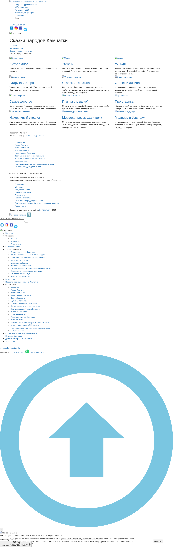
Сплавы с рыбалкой (19, 262)
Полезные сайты (18, 314)
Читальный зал (21, 161)
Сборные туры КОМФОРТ (26, 4)
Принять (158, 541)
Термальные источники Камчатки (29, 155)
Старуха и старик (22, 82)
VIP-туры (19, 186)
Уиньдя (120, 63)
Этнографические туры (21, 273)
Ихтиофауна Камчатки (25, 153)
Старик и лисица (127, 82)
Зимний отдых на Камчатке (23, 252)
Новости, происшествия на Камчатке (21, 281)
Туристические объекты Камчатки (30, 158)
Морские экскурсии (19, 260)
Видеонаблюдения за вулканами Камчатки (30, 322)
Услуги (14, 238)
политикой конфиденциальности (99, 541)
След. (34, 135)
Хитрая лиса (18, 63)
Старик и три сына (76, 82)
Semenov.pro (45, 209)
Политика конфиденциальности (29, 200)
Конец (41, 135)
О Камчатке (20, 142)
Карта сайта (20, 205)
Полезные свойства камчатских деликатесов (34, 163)
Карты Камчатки (22, 144)
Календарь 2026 (22, 9)
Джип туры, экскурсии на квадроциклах (28, 257)
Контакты (15, 241)
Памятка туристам (23, 197)
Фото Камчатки (17, 319)
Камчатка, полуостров (24, 12)
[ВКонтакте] (11, 29)
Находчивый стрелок (25, 117)
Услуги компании (22, 189)
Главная (9, 233)
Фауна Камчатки (22, 147)
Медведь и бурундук (130, 117)
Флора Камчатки (22, 150)
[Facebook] (21, 29)
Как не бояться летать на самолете (21, 333)
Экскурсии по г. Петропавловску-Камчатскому (31, 268)
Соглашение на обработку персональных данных (37, 203)
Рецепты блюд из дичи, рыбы (28, 166)
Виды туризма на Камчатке (23, 317)
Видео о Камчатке (19, 311)
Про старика (124, 101)
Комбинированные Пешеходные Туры (28, 254)
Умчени (67, 63)
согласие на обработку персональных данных (82, 538)
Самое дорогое (20, 101)
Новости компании (23, 192)
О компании (20, 15)
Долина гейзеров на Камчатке (24, 303)
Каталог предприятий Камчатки (25, 325)
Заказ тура (10, 279)
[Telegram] (25, 29)
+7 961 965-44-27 (17, 24)
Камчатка (15, 287)
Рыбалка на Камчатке (20, 276)
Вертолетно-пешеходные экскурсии (26, 271)
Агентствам (20, 195)
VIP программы (22, 7)
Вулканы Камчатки (19, 300)
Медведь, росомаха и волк (82, 117)
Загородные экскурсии (21, 265)
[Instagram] (16, 29)
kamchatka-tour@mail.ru (10, 348)
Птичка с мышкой (75, 101)
